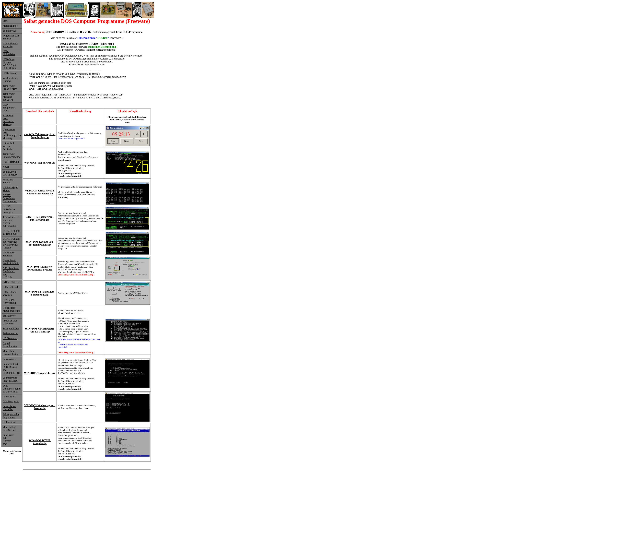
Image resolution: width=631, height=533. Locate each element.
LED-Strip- (8, 59)
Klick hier (106, 43)
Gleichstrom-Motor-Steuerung (11, 309)
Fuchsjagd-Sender (8, 181)
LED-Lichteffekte (9, 53)
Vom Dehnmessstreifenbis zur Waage (12, 388)
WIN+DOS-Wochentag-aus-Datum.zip (39, 407)
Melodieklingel (10, 25)
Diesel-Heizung (11, 161)
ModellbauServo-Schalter (10, 352)
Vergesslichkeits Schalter (11, 37)
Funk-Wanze (9, 359)
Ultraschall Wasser (8, 144)
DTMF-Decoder (11, 287)
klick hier (62, 197)
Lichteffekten (9, 68)
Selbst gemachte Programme (11, 416)
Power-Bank (9, 396)
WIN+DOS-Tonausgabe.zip (39, 373)
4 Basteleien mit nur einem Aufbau (11, 220)
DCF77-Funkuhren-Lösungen (9, 209)
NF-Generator (10, 338)
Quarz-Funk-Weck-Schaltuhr (11, 262)
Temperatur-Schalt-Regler (10, 87)
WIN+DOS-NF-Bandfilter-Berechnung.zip (40, 293)
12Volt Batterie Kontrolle (10, 45)
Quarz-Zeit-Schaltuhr (9, 254)
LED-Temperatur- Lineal (9, 107)
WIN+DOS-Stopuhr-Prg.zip (39, 162)
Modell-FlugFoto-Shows (9, 428)
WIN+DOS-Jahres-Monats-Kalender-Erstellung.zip (39, 192)
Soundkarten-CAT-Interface (10, 173)
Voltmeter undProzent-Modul (10, 379)
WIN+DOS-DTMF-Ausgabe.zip (40, 442)
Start (5, 20)
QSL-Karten (9, 422)
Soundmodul (9, 30)
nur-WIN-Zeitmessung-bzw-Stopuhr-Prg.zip (39, 136)
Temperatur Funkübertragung (12, 155)
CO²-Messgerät (11, 401)
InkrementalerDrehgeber (10, 322)
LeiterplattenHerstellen (9, 408)
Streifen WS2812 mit (9, 64)
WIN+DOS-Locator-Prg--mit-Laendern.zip (39, 218)
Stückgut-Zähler (11, 328)
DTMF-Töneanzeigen (9, 293)
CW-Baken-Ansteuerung (9, 301)
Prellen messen (10, 333)
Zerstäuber (8, 149)
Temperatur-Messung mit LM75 (9, 96)
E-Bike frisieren (11, 282)
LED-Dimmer (10, 73)
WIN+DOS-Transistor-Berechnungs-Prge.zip (39, 268)
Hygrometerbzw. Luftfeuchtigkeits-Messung (12, 134)
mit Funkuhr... (10, 226)
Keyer (6, 166)
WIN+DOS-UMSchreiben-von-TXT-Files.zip (40, 330)
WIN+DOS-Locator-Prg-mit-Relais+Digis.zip (40, 243)
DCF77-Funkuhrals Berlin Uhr (11, 232)
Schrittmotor (9, 315)
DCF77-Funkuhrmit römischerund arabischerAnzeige (11, 243)
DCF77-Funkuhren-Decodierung (10, 198)
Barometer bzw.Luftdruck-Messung (8, 120)
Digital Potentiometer (10, 345)
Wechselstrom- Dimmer (10, 79)
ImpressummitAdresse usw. (8, 439)
